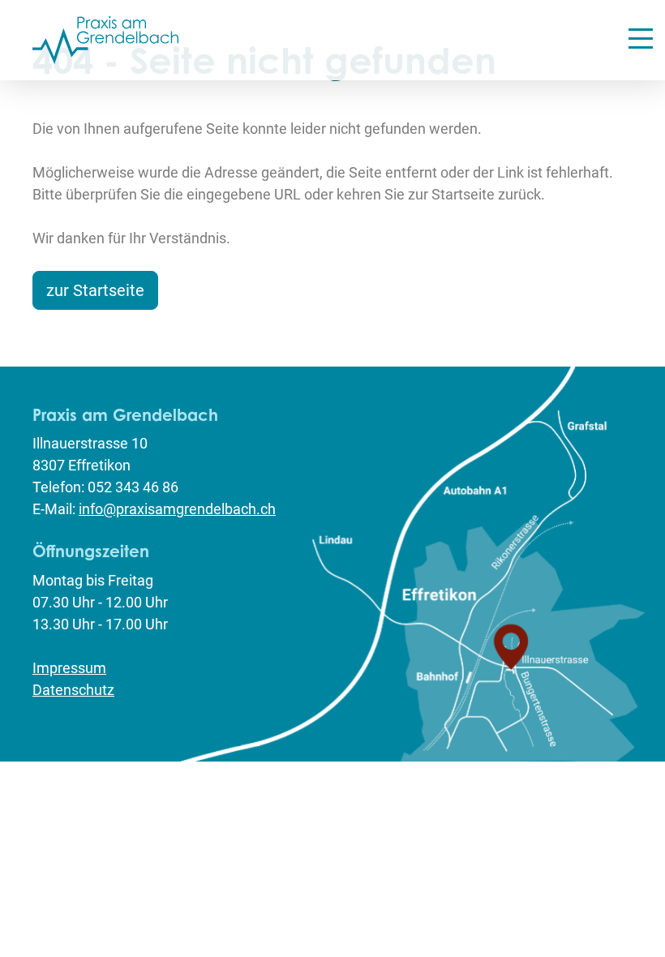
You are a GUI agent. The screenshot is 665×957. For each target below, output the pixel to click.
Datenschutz (73, 689)
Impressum (69, 667)
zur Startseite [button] (95, 290)
